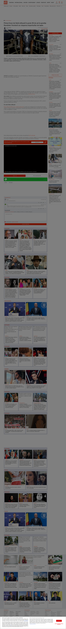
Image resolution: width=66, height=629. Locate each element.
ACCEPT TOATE (59, 620)
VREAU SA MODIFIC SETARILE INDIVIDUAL (59, 624)
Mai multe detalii (26, 620)
